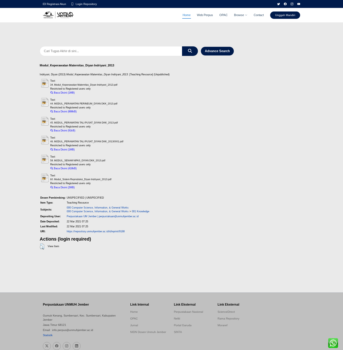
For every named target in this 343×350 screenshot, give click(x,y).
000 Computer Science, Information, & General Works (98, 207)
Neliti (177, 318)
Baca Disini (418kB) (65, 168)
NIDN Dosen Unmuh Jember (148, 332)
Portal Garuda (183, 325)
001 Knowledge (140, 211)
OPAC (223, 15)
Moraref (222, 325)
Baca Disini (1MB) (64, 92)
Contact (259, 15)
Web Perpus (205, 15)
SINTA (178, 332)
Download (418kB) (89, 168)
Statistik (48, 335)
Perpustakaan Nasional (188, 311)
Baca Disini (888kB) (65, 111)
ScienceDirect (226, 311)
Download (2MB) (86, 187)
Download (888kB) (89, 111)
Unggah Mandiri (285, 15)
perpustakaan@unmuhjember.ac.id (119, 216)
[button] (42, 247)
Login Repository (86, 4)
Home (187, 15)
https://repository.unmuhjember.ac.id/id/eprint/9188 (96, 231)
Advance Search (217, 51)
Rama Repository (228, 318)
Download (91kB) (87, 130)
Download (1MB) (86, 92)
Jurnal (134, 325)
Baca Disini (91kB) (64, 130)
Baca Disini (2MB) (64, 187)
